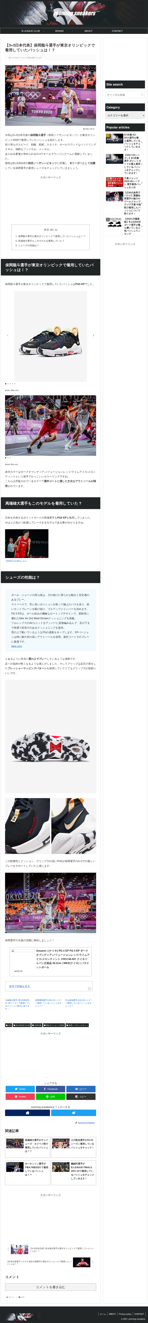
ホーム (103, 1313)
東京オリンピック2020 (55, 1025)
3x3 (9, 1025)
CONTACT (139, 1313)
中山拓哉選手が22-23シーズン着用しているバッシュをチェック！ (78, 1003)
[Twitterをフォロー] (73, 1113)
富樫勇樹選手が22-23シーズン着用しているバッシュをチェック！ (48, 1003)
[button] (93, 335)
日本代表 (38, 1025)
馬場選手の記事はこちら (16, 560)
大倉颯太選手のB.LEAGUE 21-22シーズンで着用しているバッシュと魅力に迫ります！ (18, 1004)
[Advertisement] (50, 199)
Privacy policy (125, 1313)
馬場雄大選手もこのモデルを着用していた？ (41, 240)
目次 (46, 229)
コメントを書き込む (50, 1287)
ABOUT (112, 1313)
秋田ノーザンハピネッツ (78, 1025)
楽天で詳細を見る (19, 986)
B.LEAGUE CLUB (23, 1025)
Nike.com (16, 646)
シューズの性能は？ (28, 245)
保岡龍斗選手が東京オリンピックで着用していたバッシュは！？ (51, 236)
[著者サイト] (27, 1113)
